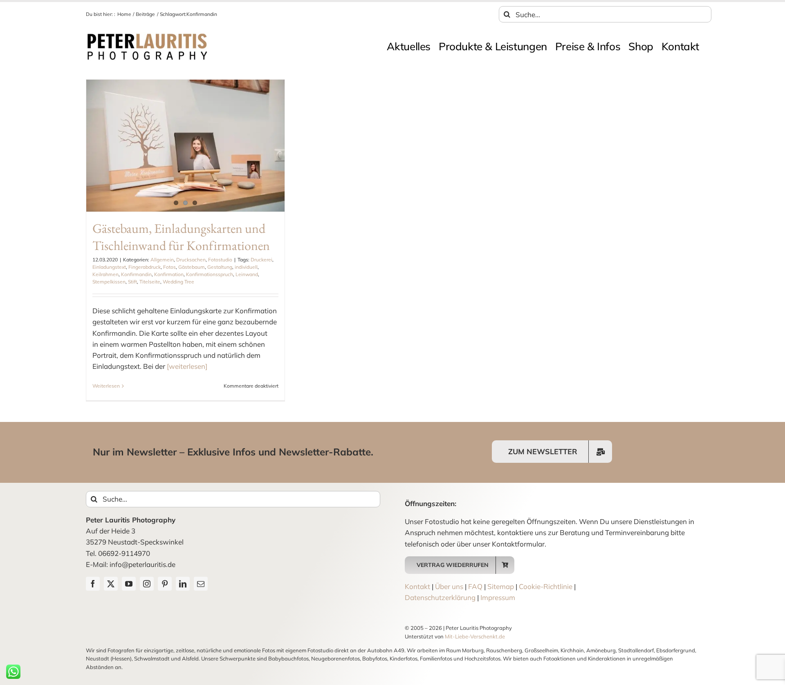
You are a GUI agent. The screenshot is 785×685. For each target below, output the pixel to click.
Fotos (169, 267)
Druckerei (261, 260)
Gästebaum (191, 267)
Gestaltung (219, 267)
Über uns (449, 586)
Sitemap (500, 586)
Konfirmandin (136, 274)
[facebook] (93, 584)
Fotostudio (220, 260)
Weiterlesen (106, 386)
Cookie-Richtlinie (545, 586)
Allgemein (162, 260)
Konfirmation (169, 274)
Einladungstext (109, 267)
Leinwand (247, 274)
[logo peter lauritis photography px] (147, 35)
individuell (246, 267)
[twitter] (111, 584)
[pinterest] (165, 584)
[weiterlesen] (187, 366)
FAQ (475, 586)
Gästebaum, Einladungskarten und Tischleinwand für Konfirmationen (181, 237)
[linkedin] (183, 584)
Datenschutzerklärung (440, 597)
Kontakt (417, 586)
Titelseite (149, 282)
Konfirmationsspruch (209, 274)
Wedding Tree (178, 282)
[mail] (201, 584)
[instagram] (147, 584)
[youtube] (129, 584)
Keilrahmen (105, 274)
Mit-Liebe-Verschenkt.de (475, 636)
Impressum (497, 597)
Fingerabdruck (144, 267)
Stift (132, 282)
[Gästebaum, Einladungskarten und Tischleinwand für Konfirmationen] (185, 146)
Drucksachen (191, 260)
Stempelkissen (109, 282)
